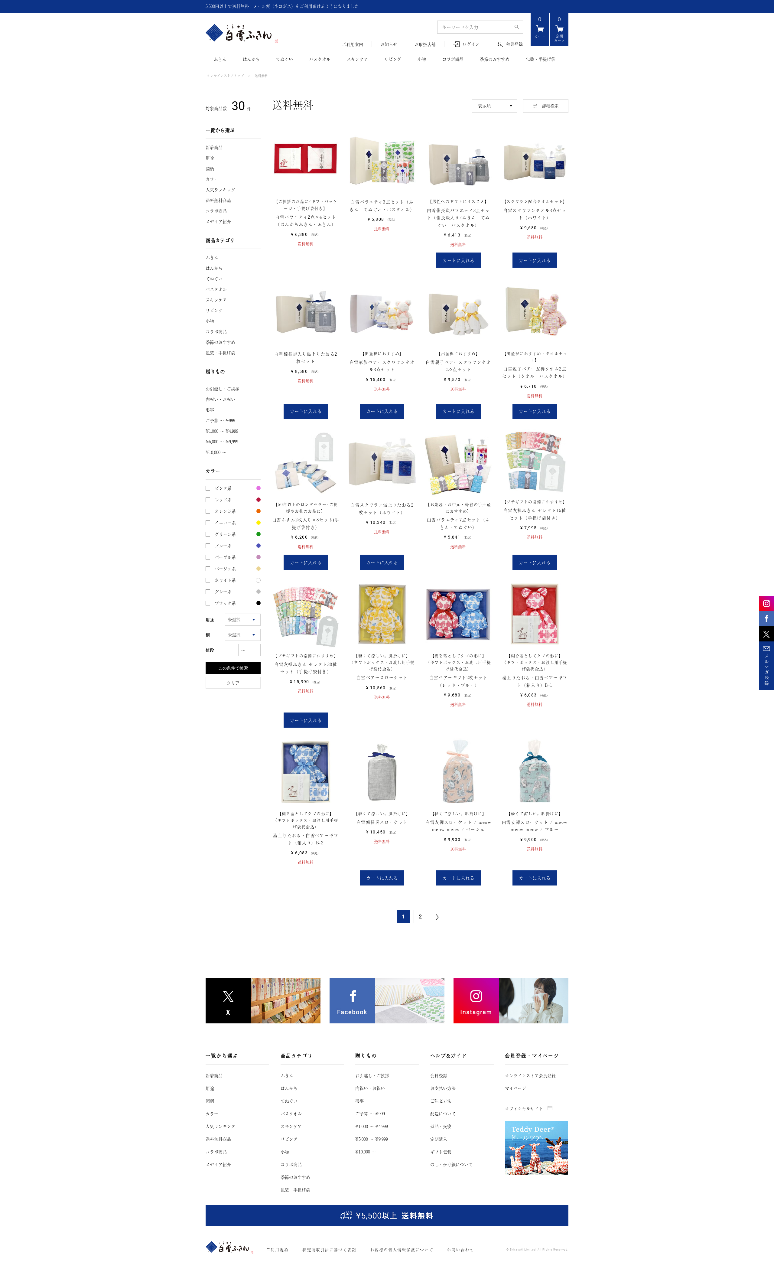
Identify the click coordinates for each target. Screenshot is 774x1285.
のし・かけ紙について (451, 1164)
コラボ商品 (452, 59)
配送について (443, 1114)
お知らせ (388, 44)
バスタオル (319, 59)
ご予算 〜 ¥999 (220, 420)
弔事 (210, 410)
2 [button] (420, 916)
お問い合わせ (460, 1249)
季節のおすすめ (494, 59)
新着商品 (214, 147)
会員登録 (514, 44)
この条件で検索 (233, 668)
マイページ (515, 1088)
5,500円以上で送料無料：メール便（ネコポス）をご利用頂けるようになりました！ (284, 6)
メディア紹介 (218, 221)
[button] (437, 917)
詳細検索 (550, 106)
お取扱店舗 (425, 44)
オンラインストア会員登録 (530, 1075)
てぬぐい (284, 59)
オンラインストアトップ (225, 75)
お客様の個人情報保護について (401, 1249)
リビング (392, 59)
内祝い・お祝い (220, 399)
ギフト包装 (440, 1152)
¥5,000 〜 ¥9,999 (222, 442)
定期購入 (438, 1139)
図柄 (210, 168)
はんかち (251, 59)
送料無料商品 (218, 200)
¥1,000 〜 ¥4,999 (222, 431)
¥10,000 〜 (216, 452)
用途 (210, 158)
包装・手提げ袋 (540, 59)
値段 (210, 650)
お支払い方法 (443, 1088)
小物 (422, 59)
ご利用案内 (352, 44)
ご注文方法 (440, 1101)
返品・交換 (440, 1126)
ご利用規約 (277, 1249)
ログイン (471, 44)
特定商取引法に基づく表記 (329, 1249)
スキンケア (357, 59)
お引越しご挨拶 (222, 389)
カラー (212, 179)
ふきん (220, 59)
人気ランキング (220, 190)
